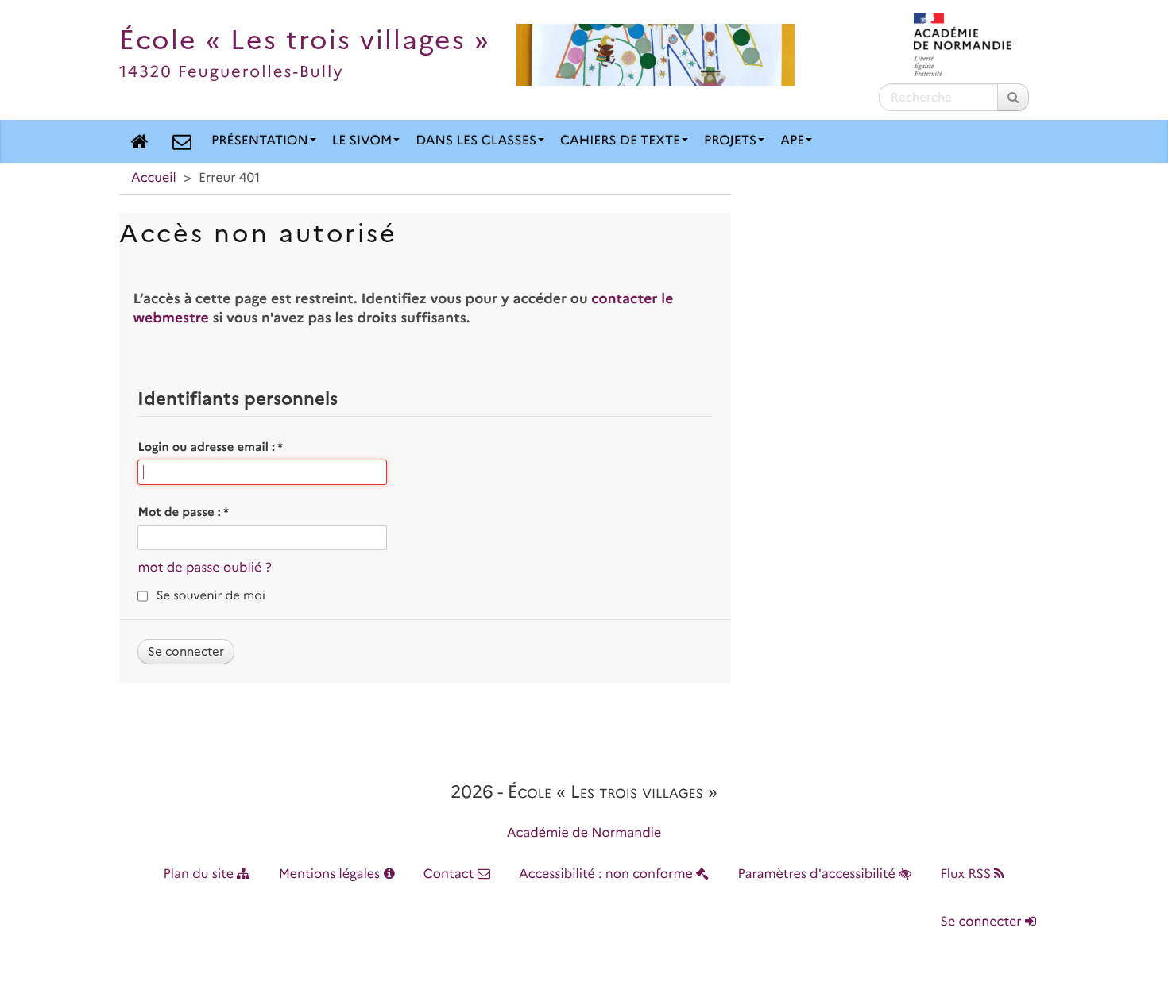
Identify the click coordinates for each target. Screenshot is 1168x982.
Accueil (153, 178)
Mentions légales (331, 874)
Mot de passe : (183, 512)
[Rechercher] (1013, 97)
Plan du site (201, 874)
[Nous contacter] (182, 141)
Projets (730, 140)
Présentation (259, 140)
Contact (450, 874)
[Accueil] (140, 141)
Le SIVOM (362, 140)
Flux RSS (967, 874)
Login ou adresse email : (210, 447)
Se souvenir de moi (211, 595)
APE (792, 140)
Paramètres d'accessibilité (818, 874)
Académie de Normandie (584, 833)
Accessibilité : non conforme (607, 874)
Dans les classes (476, 140)
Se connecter (983, 922)
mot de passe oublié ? (204, 568)
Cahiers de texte (620, 140)
